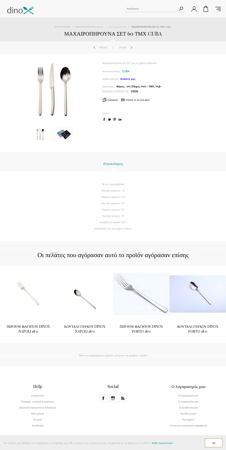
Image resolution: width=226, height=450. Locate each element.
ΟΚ (213, 443)
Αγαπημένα (188, 419)
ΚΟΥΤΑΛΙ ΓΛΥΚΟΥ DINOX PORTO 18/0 (197, 329)
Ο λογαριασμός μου (188, 395)
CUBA (125, 71)
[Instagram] (113, 398)
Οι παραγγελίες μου (188, 401)
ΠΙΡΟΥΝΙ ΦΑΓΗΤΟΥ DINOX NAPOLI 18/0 (28, 329)
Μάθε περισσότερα (162, 443)
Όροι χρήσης (37, 413)
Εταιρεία (37, 419)
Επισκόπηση (113, 163)
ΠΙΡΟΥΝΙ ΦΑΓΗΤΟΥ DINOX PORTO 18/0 (141, 329)
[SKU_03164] (84, 294)
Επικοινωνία (37, 395)
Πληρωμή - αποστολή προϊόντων (37, 401)
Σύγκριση (112, 99)
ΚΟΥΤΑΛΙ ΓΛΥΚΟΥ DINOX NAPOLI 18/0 (84, 329)
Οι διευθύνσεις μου (188, 407)
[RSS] (123, 398)
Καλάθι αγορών (206, 9)
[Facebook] (103, 398)
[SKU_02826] (198, 294)
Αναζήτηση (181, 8)
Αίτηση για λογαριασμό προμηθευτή (188, 425)
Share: (106, 113)
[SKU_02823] (141, 294)
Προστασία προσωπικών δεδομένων (37, 407)
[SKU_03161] (28, 294)
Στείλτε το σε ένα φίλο (138, 99)
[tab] (113, 165)
